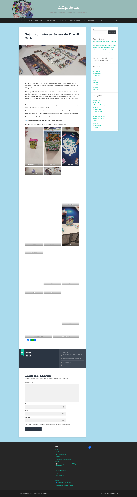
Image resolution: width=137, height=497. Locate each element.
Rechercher (95, 30)
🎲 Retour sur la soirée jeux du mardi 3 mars (104, 49)
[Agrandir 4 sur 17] (41, 168)
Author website (30, 355)
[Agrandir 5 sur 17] (59, 168)
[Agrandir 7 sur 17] (41, 208)
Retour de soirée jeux (76, 358)
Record (95, 114)
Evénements (50, 20)
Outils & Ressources (61, 470)
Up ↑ (117, 493)
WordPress (44, 493)
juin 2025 (96, 85)
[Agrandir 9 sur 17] (77, 208)
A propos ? (89, 20)
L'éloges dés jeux (67, 358)
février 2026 (97, 71)
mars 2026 (96, 69)
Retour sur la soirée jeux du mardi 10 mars (104, 47)
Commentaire (29, 382)
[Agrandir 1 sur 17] (41, 129)
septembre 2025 (98, 78)
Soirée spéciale (97, 120)
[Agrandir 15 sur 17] (77, 288)
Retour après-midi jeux (99, 116)
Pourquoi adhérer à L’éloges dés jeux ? (103, 52)
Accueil (22, 20)
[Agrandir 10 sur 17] (41, 248)
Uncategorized (97, 125)
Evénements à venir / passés (70, 354)
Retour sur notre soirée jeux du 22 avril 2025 (52, 36)
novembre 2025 (97, 73)
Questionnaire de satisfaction (63, 459)
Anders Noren (111, 493)
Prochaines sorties (98, 111)
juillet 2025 (96, 82)
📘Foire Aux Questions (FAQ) (63, 482)
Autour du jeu (97, 100)
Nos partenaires (60, 475)
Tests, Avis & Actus (35, 20)
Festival (61, 20)
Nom (27, 403)
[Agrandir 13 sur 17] (41, 288)
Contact (100, 20)
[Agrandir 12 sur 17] (77, 248)
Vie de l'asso (72, 356)
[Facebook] (89, 447)
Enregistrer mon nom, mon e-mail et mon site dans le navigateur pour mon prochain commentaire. (49, 424)
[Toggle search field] (116, 20)
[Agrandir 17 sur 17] (77, 327)
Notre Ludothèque (75, 20)
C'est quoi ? (97, 102)
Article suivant (66, 365)
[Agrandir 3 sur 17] (77, 129)
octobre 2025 (97, 75)
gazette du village (98, 109)
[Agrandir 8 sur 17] (59, 208)
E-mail (27, 410)
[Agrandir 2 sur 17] (59, 129)
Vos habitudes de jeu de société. (64, 485)
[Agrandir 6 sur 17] (77, 168)
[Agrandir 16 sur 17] (50, 327)
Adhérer (58, 477)
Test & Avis (96, 123)
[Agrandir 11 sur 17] (59, 248)
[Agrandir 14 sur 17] (59, 288)
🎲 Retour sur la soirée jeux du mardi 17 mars (105, 45)
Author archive (27, 355)
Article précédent (67, 362)
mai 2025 (96, 87)
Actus (95, 98)
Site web (27, 417)
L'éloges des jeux (68, 7)
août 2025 (96, 80)
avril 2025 (96, 89)
